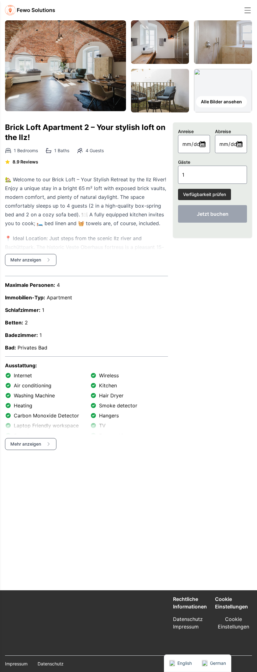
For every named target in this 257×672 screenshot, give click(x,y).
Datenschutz (188, 619)
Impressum (186, 626)
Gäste (184, 162)
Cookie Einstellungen (233, 623)
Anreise (186, 131)
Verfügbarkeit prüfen (204, 194)
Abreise (223, 131)
